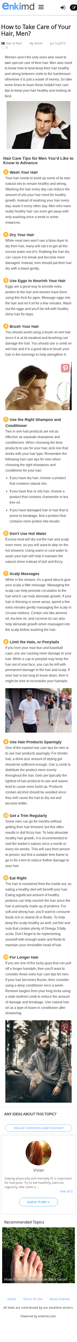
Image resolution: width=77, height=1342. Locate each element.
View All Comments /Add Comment (39, 1128)
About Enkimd (59, 1299)
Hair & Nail (14, 43)
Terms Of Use (32, 1299)
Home (11, 1299)
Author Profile (37, 1202)
